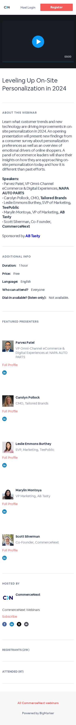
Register (56, 7)
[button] (38, 41)
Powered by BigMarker (38, 713)
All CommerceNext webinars (38, 703)
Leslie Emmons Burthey (33, 444)
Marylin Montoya (29, 490)
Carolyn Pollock (28, 397)
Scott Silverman (28, 536)
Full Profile (10, 365)
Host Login (27, 7)
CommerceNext (28, 594)
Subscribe (9, 616)
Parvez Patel (25, 342)
